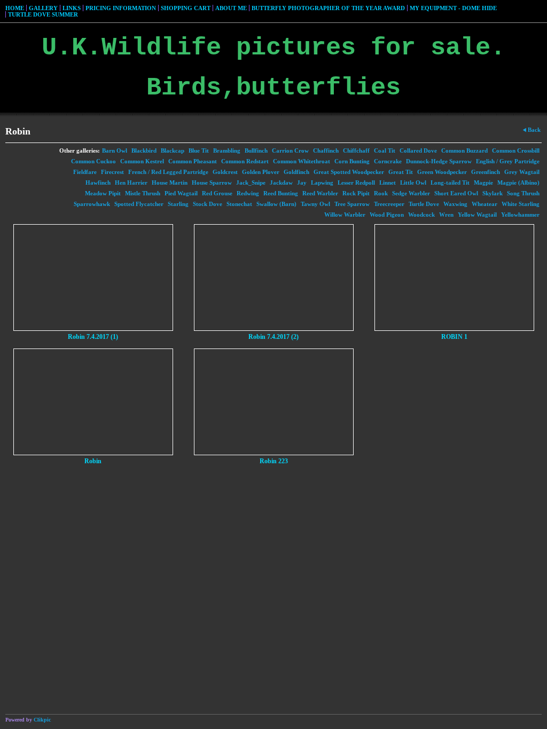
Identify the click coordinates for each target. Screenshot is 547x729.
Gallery (43, 8)
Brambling (226, 150)
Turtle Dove (424, 204)
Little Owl (413, 182)
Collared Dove (418, 150)
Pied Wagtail (181, 193)
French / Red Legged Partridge (168, 172)
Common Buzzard (464, 150)
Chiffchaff (356, 150)
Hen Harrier (131, 182)
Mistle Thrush (142, 193)
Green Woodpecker (442, 172)
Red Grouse (217, 193)
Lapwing (322, 182)
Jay (302, 182)
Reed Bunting (280, 193)
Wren (446, 214)
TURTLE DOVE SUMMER (43, 14)
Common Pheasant (192, 161)
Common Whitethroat (301, 161)
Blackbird (144, 150)
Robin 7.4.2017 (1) (93, 336)
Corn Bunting (352, 161)
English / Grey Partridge (508, 161)
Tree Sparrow (352, 204)
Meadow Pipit (103, 193)
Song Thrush (523, 193)
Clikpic (42, 720)
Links (71, 8)
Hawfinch (98, 182)
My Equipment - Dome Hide (453, 8)
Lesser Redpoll (356, 182)
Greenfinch (485, 172)
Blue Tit (199, 150)
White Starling (521, 204)
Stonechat (239, 204)
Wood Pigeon (387, 214)
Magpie (483, 182)
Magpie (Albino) (518, 182)
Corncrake (388, 161)
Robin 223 (274, 461)
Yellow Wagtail (477, 214)
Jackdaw (281, 182)
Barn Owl (114, 150)
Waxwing (455, 204)
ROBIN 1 (454, 336)
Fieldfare (85, 172)
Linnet (387, 182)
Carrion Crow (290, 150)
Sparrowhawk (92, 204)
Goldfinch (296, 172)
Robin (92, 461)
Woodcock (421, 214)
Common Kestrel (142, 161)
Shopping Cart (185, 8)
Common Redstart (245, 161)
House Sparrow (212, 182)
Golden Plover (260, 172)
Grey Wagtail (522, 172)
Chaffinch (326, 150)
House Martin (169, 182)
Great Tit (400, 172)
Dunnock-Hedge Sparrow (439, 161)
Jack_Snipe (250, 182)
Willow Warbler (344, 214)
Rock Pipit (356, 193)
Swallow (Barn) (276, 204)
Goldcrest (225, 172)
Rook (381, 193)
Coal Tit (384, 150)
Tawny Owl (315, 204)
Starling (178, 204)
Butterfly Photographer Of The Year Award (328, 8)
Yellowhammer (520, 214)
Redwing (248, 193)
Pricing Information (120, 8)
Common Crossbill (516, 150)
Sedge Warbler (411, 193)
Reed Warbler (320, 193)
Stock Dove (207, 204)
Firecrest (112, 172)
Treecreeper (389, 204)
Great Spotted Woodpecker (349, 172)
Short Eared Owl (456, 193)
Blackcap (172, 150)
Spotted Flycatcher (138, 204)
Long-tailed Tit (450, 182)
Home (14, 8)
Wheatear (484, 204)
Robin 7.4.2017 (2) (273, 336)
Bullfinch (256, 150)
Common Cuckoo (93, 161)
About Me (231, 8)
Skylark (492, 193)
